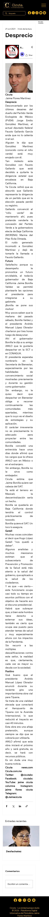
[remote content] (19, 52)
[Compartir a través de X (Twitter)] (13, 806)
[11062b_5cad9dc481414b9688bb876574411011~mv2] (44, 12)
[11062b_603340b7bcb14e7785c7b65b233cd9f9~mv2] (37, 12)
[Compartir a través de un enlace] (26, 806)
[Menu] (43, 5)
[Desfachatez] (21, 836)
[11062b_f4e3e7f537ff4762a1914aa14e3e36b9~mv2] (29, 12)
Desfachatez (13, 851)
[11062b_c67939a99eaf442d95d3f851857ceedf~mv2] (40, 12)
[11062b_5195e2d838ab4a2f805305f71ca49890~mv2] (33, 12)
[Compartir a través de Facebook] (6, 806)
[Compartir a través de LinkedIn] (20, 806)
